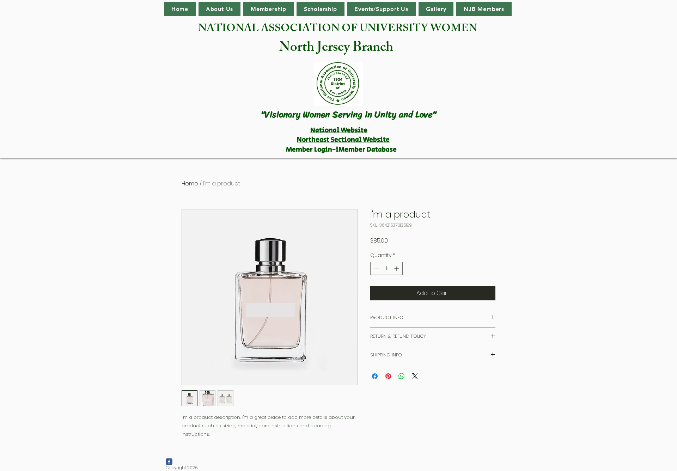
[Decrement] (375, 268)
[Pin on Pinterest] (388, 376)
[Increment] (397, 268)
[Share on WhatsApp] (401, 376)
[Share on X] (415, 376)
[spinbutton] (386, 268)
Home (190, 183)
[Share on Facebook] (375, 376)
